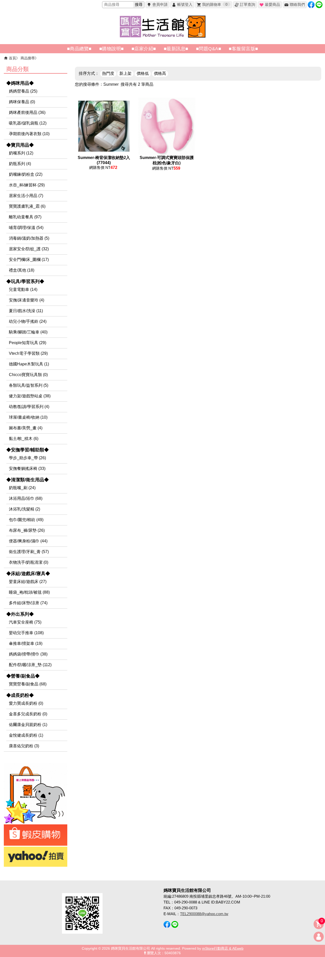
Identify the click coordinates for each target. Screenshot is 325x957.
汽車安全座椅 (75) (25, 622)
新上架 (125, 73)
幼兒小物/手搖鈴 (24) (27, 321)
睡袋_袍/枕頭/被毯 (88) (29, 592)
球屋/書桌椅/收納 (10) (28, 417)
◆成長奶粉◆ (20, 695)
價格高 (160, 73)
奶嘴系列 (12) (21, 153)
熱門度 (108, 73)
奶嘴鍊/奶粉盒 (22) (25, 174)
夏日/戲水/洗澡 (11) (26, 311)
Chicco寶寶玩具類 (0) (28, 375)
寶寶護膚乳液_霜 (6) (27, 206)
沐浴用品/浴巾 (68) (25, 498)
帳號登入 (184, 4)
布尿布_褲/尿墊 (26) (27, 530)
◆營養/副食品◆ (23, 676)
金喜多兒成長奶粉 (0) (28, 714)
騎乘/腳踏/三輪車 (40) (28, 332)
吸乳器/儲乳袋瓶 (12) (27, 123)
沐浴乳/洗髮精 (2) (24, 509)
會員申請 (160, 4)
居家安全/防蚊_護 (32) (29, 249)
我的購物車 (215, 4)
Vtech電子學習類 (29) (28, 353)
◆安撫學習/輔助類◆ (27, 449)
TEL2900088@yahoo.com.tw (204, 914)
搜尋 (138, 4)
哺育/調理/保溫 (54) (26, 227)
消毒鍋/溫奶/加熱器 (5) (29, 238)
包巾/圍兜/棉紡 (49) (26, 520)
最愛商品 (272, 4)
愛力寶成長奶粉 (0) (26, 703)
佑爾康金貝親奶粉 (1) (28, 724)
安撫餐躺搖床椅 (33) (27, 468)
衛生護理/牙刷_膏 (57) (29, 552)
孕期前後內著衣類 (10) (29, 134)
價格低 (143, 73)
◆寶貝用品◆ (20, 145)
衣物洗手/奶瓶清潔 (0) (28, 562)
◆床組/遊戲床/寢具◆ (28, 573)
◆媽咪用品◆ (20, 83)
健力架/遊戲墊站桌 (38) (30, 396)
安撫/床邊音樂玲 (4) (26, 300)
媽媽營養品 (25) (23, 91)
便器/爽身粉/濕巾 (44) (28, 541)
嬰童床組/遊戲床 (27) (27, 581)
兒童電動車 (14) (23, 289)
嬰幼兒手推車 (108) (26, 633)
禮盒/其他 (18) (21, 270)
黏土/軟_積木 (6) (23, 438)
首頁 (12, 58)
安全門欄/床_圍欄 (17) (29, 259)
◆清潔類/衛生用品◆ (27, 479)
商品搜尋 (28, 58)
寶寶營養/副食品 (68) (27, 684)
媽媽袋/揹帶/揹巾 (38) (28, 654)
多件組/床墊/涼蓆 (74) (28, 603)
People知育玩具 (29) (27, 343)
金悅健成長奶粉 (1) (26, 735)
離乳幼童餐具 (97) (25, 217)
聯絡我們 (297, 4)
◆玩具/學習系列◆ (25, 281)
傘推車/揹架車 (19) (25, 643)
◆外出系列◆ (20, 614)
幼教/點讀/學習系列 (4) (29, 406)
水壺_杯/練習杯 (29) (27, 185)
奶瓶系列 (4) (20, 164)
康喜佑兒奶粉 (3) (24, 746)
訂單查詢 (247, 4)
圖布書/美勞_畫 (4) (25, 428)
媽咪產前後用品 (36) (27, 112)
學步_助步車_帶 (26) (27, 458)
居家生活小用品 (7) (26, 195)
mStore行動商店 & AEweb (222, 948)
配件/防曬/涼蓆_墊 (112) (30, 665)
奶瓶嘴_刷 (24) (22, 488)
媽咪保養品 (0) (22, 102)
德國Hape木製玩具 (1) (29, 364)
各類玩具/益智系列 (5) (28, 385)
